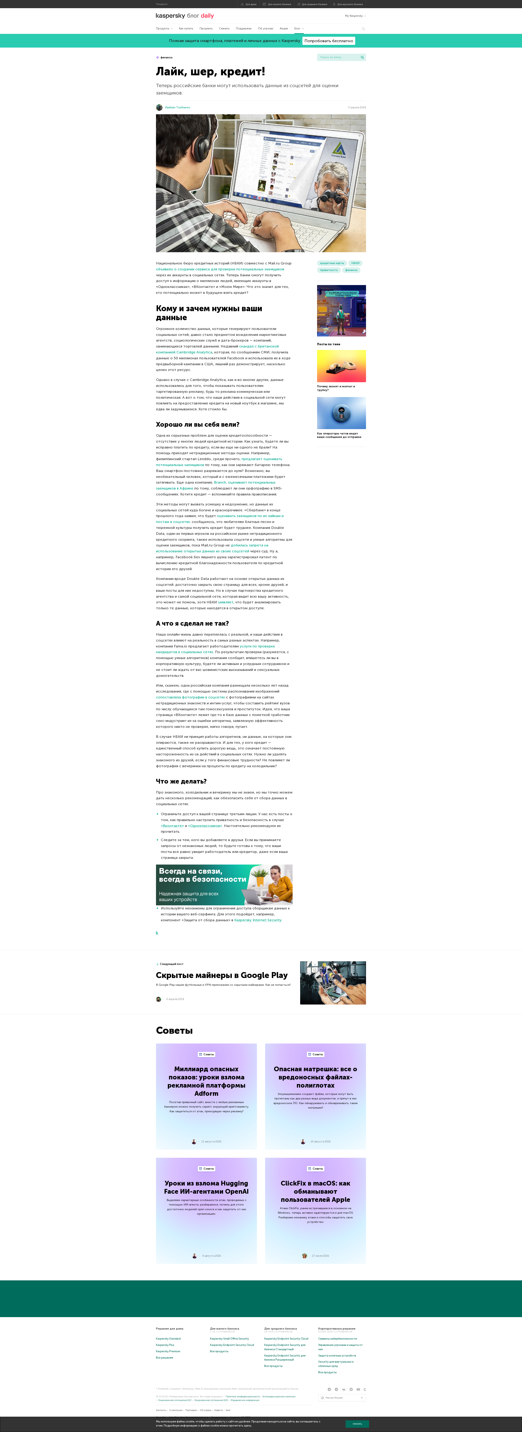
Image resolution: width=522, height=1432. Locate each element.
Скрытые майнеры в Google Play (222, 975)
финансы (166, 57)
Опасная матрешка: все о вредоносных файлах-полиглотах (315, 1077)
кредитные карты (332, 263)
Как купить (186, 28)
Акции (284, 28)
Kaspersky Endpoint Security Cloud (232, 1345)
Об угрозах (265, 28)
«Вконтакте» (172, 826)
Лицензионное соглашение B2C (175, 1400)
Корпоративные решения (336, 1328)
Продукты (162, 28)
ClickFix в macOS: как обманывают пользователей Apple (315, 1191)
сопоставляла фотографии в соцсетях (190, 697)
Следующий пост (172, 964)
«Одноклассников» (205, 826)
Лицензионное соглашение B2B (211, 1400)
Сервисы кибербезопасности (337, 1338)
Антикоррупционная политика (278, 1396)
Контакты (161, 1410)
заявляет (225, 602)
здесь (247, 1425)
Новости (218, 1410)
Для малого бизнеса (279, 4)
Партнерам (191, 1410)
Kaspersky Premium (168, 1351)
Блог (297, 28)
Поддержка (243, 28)
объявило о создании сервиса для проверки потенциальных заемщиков (220, 269)
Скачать (224, 28)
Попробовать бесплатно (328, 40)
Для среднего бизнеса (314, 4)
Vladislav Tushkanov (177, 107)
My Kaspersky (354, 16)
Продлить (206, 28)
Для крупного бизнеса (350, 4)
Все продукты (219, 1351)
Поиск (362, 57)
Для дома (251, 4)
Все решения (164, 1357)
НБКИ (355, 263)
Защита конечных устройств (337, 1355)
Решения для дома (169, 1328)
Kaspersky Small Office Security (229, 1338)
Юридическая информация (245, 1400)
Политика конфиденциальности (243, 1396)
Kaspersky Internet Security (257, 920)
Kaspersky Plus (165, 1345)
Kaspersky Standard (168, 1338)
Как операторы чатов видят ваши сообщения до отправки (339, 435)
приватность (329, 270)
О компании (175, 1410)
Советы (208, 1054)
